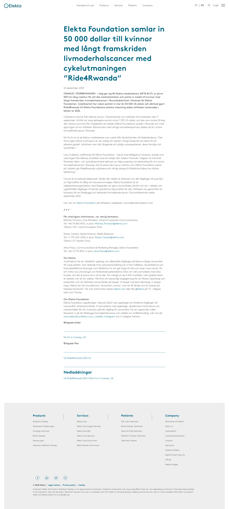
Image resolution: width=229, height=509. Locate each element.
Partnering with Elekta (174, 422)
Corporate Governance (174, 436)
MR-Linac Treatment (129, 422)
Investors (169, 441)
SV (202, 5)
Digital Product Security (175, 455)
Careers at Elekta (172, 450)
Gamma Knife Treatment (131, 431)
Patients (132, 6)
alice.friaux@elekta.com (106, 251)
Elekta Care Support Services (89, 426)
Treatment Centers (129, 441)
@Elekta (139, 289)
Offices (168, 460)
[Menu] (223, 5)
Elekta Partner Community (88, 446)
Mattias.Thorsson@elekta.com (111, 224)
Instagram (109, 317)
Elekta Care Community (87, 441)
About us (169, 426)
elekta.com (120, 289)
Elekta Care (82, 422)
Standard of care (85, 6)
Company (147, 6)
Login (216, 5)
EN (196, 5)
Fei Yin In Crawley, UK (75, 337)
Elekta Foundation (86, 203)
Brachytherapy (39, 436)
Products (104, 6)
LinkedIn (98, 317)
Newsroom (169, 446)
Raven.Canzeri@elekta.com (109, 237)
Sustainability (170, 431)
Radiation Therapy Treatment (133, 436)
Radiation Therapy (40, 422)
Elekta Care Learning (85, 436)
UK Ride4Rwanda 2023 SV (77, 358)
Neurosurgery (38, 441)
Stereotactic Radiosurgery (43, 426)
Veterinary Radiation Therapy (45, 446)
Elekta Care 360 (83, 431)
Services (118, 6)
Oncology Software (41, 431)
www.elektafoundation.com (78, 317)
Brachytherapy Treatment (132, 426)
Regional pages (171, 465)
